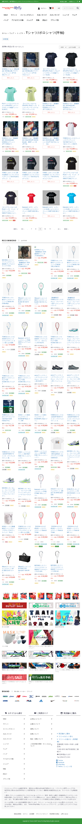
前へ (22, 229)
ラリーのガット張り (66, 736)
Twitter (60, 760)
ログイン (25, 814)
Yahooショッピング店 (65, 766)
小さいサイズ (54, 15)
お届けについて (35, 724)
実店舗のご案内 (64, 734)
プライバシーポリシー (42, 814)
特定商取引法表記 (54, 814)
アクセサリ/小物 (17, 20)
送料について (34, 729)
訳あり (45, 20)
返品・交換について (36, 739)
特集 (37, 20)
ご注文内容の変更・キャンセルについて (40, 745)
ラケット (14, 15)
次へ (59, 229)
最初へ (16, 229)
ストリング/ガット (27, 15)
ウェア (74, 15)
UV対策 (5, 39)
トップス (20, 33)
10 (45, 229)
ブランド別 (55, 20)
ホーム (4, 33)
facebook (61, 762)
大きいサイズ (42, 15)
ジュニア (30, 20)
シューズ (66, 15)
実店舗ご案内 (63, 1)
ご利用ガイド (72, 1)
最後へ (66, 229)
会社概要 (31, 814)
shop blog (61, 764)
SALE (6, 15)
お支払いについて (36, 719)
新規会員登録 (17, 814)
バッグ (6, 20)
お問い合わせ (64, 814)
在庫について (34, 734)
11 (50, 229)
